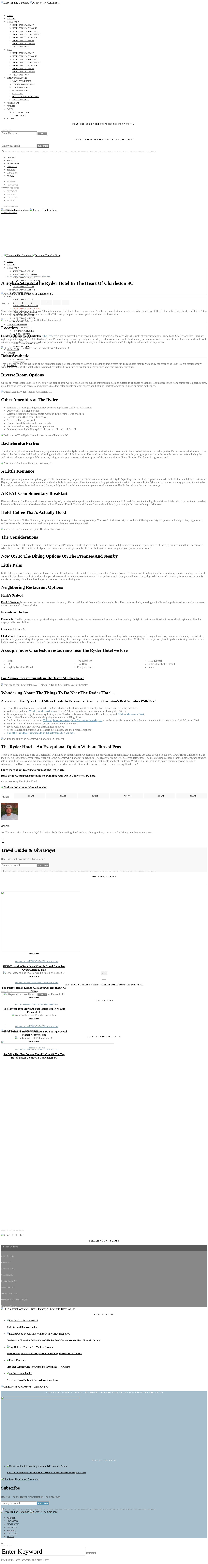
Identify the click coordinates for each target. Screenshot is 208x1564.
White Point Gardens (41, 711)
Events (10, 109)
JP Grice (10, 290)
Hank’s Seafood (10, 602)
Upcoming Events (20, 112)
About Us (11, 170)
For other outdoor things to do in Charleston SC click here (41, 732)
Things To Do (13, 22)
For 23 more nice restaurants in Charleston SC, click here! (42, 678)
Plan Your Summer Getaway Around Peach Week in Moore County (38, 1367)
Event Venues (18, 115)
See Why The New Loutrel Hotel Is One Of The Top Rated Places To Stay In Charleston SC (34, 1056)
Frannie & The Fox (12, 619)
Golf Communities (21, 90)
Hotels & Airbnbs (37, 960)
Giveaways (12, 167)
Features (11, 106)
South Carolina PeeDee (23, 41)
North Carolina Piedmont (24, 28)
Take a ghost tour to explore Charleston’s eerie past (72, 720)
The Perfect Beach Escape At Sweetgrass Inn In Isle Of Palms (34, 989)
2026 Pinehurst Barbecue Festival (22, 1327)
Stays (9, 50)
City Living (17, 94)
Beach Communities (21, 81)
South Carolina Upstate (23, 44)
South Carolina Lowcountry (26, 34)
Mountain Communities (23, 84)
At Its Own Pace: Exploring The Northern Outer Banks (33, 1380)
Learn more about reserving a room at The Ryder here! (33, 769)
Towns (10, 16)
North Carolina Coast (23, 25)
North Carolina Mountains (25, 31)
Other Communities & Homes (25, 97)
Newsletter (12, 160)
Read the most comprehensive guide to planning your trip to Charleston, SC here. (48, 775)
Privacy (10, 176)
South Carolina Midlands (24, 38)
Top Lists (11, 19)
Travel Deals (13, 164)
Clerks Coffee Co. (11, 635)
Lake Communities (21, 87)
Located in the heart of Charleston (21, 335)
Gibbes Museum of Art (131, 714)
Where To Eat (13, 103)
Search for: (6, 130)
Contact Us (12, 173)
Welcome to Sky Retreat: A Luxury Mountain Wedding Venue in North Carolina (44, 1353)
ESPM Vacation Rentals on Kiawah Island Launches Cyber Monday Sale (34, 968)
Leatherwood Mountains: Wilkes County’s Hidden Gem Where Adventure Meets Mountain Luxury (53, 1340)
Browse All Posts (20, 47)
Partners (11, 157)
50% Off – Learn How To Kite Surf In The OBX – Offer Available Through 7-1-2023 (46, 1472)
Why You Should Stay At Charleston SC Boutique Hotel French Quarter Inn (34, 1033)
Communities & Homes (17, 78)
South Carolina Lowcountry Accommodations (28, 276)
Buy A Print (12, 119)
